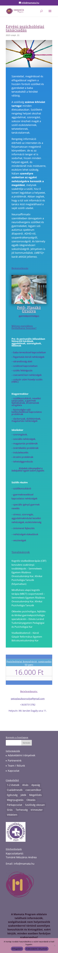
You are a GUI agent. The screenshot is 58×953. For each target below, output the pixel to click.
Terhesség (22, 809)
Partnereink (14, 760)
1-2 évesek (13, 785)
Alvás (25, 785)
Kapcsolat (13, 770)
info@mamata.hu (24, 863)
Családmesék (15, 790)
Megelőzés (35, 795)
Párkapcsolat (14, 804)
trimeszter (37, 809)
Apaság (35, 785)
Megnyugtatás (15, 800)
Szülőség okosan (35, 804)
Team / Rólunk (16, 765)
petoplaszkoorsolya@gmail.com (28, 698)
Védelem (12, 814)
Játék (23, 795)
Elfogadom (17, 949)
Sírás (10, 809)
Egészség (12, 795)
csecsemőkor (33, 790)
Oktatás (30, 800)
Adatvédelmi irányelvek (21, 755)
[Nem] (54, 945)
